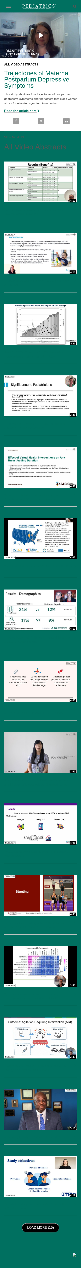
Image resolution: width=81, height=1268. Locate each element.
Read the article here (20, 111)
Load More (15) (41, 1227)
